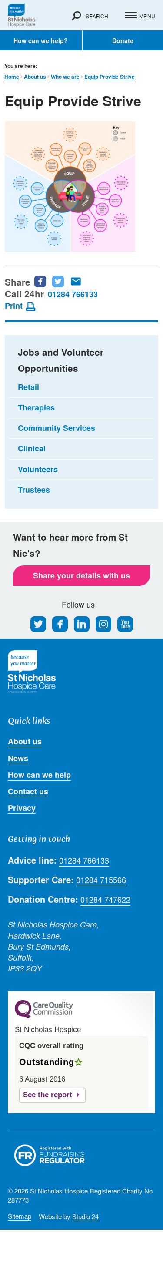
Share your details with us (81, 575)
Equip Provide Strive (109, 77)
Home (11, 77)
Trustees (34, 489)
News (18, 758)
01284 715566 (101, 879)
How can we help (39, 774)
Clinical (32, 448)
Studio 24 (85, 1216)
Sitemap (19, 1215)
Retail (28, 387)
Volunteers (38, 469)
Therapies (36, 407)
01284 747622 (105, 899)
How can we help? (40, 40)
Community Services (56, 427)
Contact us (28, 791)
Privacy (22, 807)
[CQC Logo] (44, 1016)
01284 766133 (73, 294)
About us (35, 77)
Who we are (65, 77)
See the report (47, 1095)
